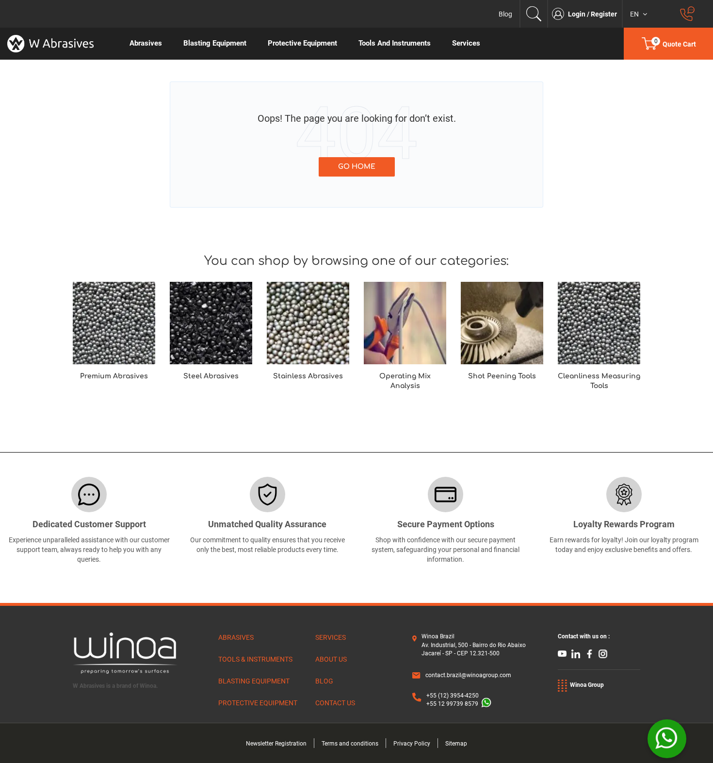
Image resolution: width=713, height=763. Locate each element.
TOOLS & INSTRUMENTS (255, 659)
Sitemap (456, 743)
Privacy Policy (411, 743)
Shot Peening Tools (502, 376)
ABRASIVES (236, 637)
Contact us (335, 703)
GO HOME (356, 166)
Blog (505, 14)
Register (604, 14)
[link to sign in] (560, 14)
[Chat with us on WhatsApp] (667, 738)
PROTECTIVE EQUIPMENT (257, 703)
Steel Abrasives (211, 376)
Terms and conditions (350, 743)
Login (577, 14)
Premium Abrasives (114, 376)
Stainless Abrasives (308, 376)
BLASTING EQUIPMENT (254, 681)
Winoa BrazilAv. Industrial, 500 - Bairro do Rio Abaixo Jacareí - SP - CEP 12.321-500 (473, 644)
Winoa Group (587, 685)
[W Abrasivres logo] (59, 44)
